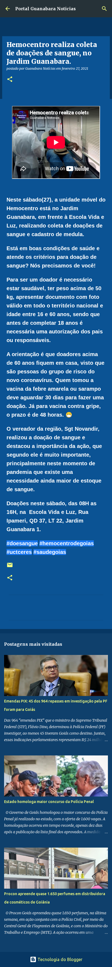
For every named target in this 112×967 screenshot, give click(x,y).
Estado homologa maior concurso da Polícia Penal (49, 801)
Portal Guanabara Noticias (45, 8)
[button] (10, 79)
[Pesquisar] (104, 8)
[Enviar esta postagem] (10, 567)
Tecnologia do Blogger (59, 959)
